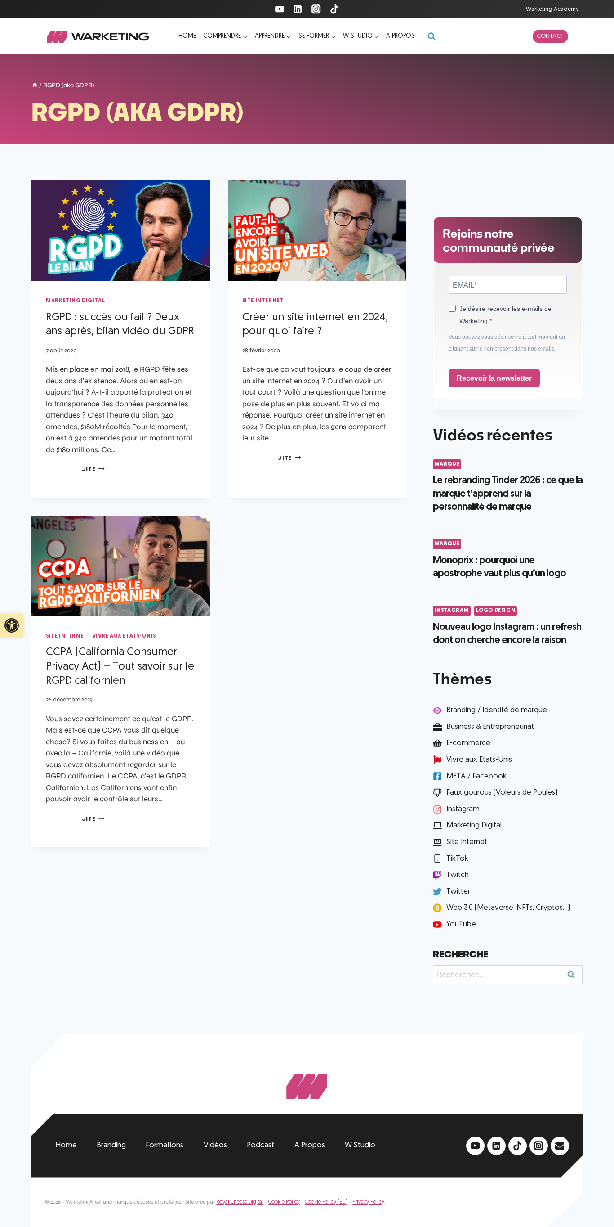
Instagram (452, 610)
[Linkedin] (298, 9)
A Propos (309, 1145)
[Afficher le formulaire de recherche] (431, 36)
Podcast (260, 1145)
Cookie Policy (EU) (326, 1202)
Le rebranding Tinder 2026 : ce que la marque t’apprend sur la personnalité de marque (508, 494)
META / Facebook (476, 776)
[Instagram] (316, 9)
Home (187, 36)
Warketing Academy (552, 9)
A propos (400, 36)
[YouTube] (279, 9)
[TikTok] (334, 9)
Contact (550, 36)
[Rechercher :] (508, 974)
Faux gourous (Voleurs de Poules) (501, 792)
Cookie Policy (284, 1202)
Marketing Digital (75, 301)
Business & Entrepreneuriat (490, 727)
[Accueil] (34, 85)
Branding (111, 1145)
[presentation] (120, 230)
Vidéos (215, 1145)
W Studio (360, 1145)
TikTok (457, 859)
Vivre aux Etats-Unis (124, 636)
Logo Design (496, 610)
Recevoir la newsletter (494, 378)
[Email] (560, 1146)
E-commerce (468, 743)
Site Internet (263, 301)
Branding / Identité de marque (496, 710)
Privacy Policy (368, 1202)
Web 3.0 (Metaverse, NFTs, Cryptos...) (508, 908)
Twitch (457, 875)
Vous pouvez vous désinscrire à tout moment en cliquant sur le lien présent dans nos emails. (507, 343)
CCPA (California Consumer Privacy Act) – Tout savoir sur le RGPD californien (120, 667)
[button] (11, 625)
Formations (164, 1145)
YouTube (461, 924)
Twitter (458, 891)
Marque (447, 464)
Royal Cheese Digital (239, 1202)
